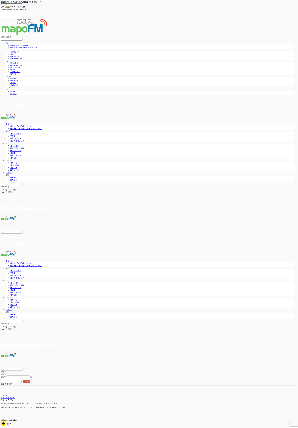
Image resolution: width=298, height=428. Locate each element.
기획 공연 (13, 74)
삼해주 (12, 70)
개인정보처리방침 (8, 398)
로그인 (8, 7)
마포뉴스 (9, 87)
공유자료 (13, 83)
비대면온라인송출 (16, 65)
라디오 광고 (14, 63)
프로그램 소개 (15, 56)
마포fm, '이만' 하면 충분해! (19, 45)
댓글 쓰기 (26, 381)
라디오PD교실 (15, 67)
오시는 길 (13, 94)
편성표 (12, 54)
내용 (31, 377)
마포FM (12, 92)
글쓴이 (4, 377)
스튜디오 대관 (15, 72)
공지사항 (13, 78)
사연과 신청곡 (15, 52)
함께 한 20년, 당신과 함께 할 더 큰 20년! (23, 47)
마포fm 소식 (14, 85)
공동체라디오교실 (16, 58)
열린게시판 (14, 81)
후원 (7, 43)
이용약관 (4, 395)
